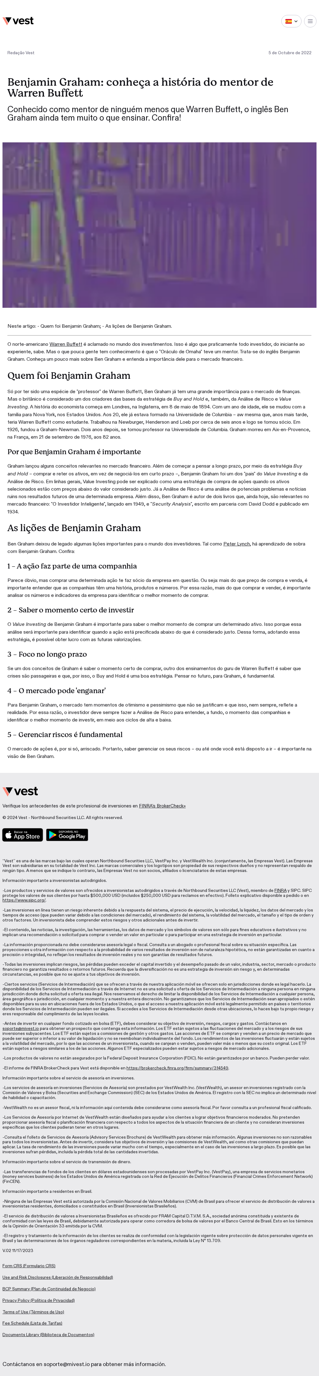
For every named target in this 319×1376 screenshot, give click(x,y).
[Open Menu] (310, 21)
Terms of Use (15, 1312)
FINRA (280, 890)
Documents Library (20, 1334)
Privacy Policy (16, 1300)
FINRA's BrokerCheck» (162, 806)
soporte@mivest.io (20, 1028)
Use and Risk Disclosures (26, 1277)
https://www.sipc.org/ (23, 900)
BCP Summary (16, 1289)
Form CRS (12, 1266)
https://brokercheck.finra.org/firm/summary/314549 (177, 1068)
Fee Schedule (15, 1323)
